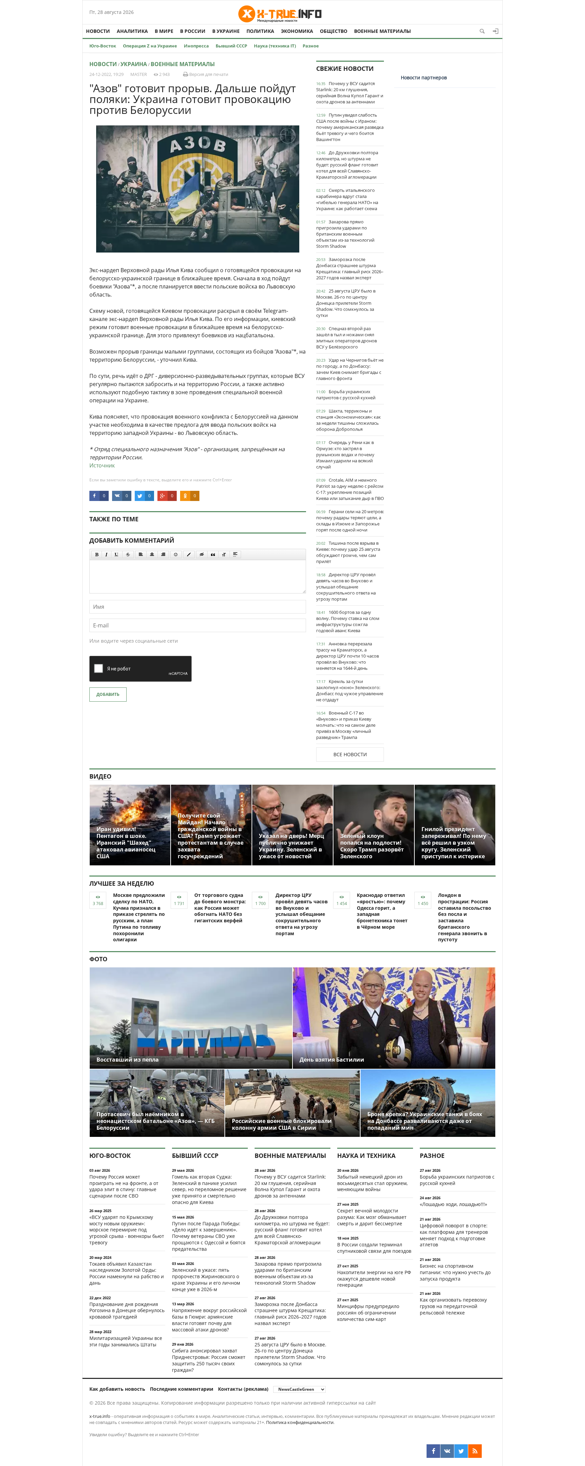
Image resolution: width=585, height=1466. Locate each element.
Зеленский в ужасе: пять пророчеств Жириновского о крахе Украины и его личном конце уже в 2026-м (206, 1279)
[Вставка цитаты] (213, 554)
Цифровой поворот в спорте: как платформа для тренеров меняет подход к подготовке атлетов (454, 1235)
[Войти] (495, 31)
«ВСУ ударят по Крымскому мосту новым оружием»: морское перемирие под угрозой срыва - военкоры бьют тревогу (126, 1230)
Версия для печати (208, 74)
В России (192, 31)
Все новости (350, 754)
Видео (100, 776)
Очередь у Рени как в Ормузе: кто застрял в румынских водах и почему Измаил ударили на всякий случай (345, 454)
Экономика (297, 31)
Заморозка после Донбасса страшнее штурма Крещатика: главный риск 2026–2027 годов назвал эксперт (350, 268)
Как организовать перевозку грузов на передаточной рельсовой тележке (453, 1306)
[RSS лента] (475, 1451)
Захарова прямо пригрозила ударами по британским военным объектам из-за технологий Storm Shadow (345, 234)
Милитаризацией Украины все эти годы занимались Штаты (125, 1341)
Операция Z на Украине (150, 46)
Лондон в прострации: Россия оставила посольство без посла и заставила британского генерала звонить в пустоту (464, 917)
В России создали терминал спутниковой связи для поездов (374, 1247)
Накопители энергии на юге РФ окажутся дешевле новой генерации (374, 1278)
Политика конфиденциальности (299, 1422)
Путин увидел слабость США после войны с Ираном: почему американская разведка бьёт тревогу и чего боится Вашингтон (350, 127)
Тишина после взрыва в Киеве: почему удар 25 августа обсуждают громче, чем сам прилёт (348, 552)
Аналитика (132, 31)
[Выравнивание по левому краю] (141, 554)
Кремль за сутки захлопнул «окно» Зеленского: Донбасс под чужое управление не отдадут (349, 690)
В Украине (226, 31)
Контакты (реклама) (243, 1389)
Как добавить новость (117, 1389)
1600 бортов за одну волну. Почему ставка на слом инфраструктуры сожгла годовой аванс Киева (348, 621)
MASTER (138, 74)
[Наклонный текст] (106, 554)
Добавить (108, 694)
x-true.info (99, 1416)
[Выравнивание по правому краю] (163, 554)
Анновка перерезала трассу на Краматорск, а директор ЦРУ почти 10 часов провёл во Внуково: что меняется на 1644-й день (347, 656)
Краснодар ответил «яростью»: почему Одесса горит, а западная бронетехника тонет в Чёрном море (382, 911)
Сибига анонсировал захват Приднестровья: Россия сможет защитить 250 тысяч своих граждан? (208, 1360)
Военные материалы (382, 31)
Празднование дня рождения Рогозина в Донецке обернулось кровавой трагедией (127, 1310)
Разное (311, 46)
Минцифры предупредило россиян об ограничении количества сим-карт (368, 1312)
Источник (102, 465)
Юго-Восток (102, 46)
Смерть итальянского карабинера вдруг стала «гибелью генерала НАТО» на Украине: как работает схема (347, 199)
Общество (333, 31)
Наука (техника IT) (275, 46)
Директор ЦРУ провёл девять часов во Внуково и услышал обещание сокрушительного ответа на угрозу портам (346, 586)
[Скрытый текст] (202, 554)
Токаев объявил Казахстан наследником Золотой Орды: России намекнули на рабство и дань (126, 1273)
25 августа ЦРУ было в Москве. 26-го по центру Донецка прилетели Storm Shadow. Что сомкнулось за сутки (345, 303)
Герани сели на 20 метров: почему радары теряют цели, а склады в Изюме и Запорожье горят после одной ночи (350, 520)
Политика (260, 31)
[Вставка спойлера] (235, 554)
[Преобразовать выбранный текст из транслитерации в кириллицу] (224, 554)
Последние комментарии (181, 1389)
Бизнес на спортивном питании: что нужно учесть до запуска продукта (455, 1272)
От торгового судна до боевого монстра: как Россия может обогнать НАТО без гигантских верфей (220, 908)
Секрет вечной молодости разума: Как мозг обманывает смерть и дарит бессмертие (372, 1217)
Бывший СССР (231, 46)
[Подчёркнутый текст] (117, 554)
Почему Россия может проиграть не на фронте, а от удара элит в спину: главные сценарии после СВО (123, 1186)
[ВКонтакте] (447, 1451)
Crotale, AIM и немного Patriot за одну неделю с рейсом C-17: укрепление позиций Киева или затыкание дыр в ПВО (350, 489)
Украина (134, 64)
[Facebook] (433, 1451)
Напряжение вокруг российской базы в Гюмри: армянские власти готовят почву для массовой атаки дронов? (209, 1319)
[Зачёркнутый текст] (128, 554)
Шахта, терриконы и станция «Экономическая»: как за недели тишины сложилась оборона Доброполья (348, 420)
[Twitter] (461, 1451)
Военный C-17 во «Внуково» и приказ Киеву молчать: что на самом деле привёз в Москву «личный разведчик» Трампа (345, 725)
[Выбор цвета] (189, 554)
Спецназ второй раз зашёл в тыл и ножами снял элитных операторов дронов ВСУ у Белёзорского (346, 337)
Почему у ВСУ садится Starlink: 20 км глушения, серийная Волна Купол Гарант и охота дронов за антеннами (349, 92)
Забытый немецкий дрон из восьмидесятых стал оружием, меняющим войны (372, 1183)
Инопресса (196, 46)
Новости (98, 31)
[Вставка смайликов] (176, 554)
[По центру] (152, 554)
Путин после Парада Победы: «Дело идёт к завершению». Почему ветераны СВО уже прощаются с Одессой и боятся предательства (208, 1236)
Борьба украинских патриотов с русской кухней (345, 394)
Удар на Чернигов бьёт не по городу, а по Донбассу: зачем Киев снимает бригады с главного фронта (350, 369)
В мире (164, 31)
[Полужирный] (96, 554)
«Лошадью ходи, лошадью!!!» (453, 1204)
